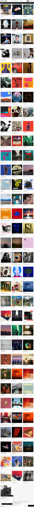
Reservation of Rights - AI (26, 501)
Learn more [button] (2, 506)
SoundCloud (17, 503)
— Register (31, 1)
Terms (17, 501)
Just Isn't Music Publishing (18, 502)
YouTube (14, 503)
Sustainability (20, 501)
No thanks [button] (25, 505)
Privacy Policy (14, 501)
